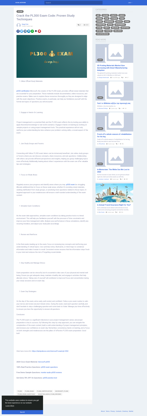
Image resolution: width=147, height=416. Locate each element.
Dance (122, 15)
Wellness (118, 31)
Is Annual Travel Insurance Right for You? (114, 205)
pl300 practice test (50, 378)
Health (119, 21)
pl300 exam (70, 185)
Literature (101, 24)
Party (106, 28)
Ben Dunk (101, 212)
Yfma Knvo (102, 144)
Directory (125, 411)
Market (131, 411)
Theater (108, 31)
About (103, 411)
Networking (120, 24)
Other (20, 11)
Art (98, 15)
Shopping (125, 28)
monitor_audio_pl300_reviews (49, 394)
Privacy (113, 411)
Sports (99, 31)
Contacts (119, 411)
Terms (108, 411)
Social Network (20, 2)
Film (106, 18)
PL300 (20, 391)
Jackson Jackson (104, 179)
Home (127, 21)
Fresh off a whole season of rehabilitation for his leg (114, 135)
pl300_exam (29, 391)
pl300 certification (23, 91)
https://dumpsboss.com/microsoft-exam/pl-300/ (50, 351)
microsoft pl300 (44, 362)
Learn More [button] (9, 406)
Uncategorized (102, 34)
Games (99, 21)
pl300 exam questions (49, 367)
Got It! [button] (22, 412)
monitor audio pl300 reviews (51, 372)
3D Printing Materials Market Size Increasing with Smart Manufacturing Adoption (112, 68)
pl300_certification (44, 391)
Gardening (109, 21)
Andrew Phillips (103, 108)
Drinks (99, 18)
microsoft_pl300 (61, 391)
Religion (115, 28)
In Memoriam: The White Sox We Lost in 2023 (113, 171)
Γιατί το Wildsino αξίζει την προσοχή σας (114, 103)
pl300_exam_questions (26, 394)
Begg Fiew (25, 24)
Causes (105, 15)
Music (110, 24)
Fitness (114, 18)
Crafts (113, 15)
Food (122, 18)
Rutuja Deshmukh (104, 77)
